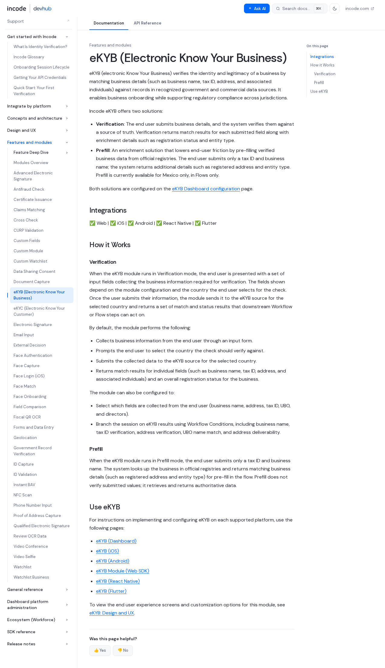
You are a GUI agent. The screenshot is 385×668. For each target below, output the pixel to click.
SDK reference (21, 631)
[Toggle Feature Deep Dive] (67, 153)
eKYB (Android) (112, 561)
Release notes (21, 644)
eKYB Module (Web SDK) (122, 571)
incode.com (357, 8)
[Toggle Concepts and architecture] (67, 118)
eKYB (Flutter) (111, 591)
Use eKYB (319, 91)
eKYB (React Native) (118, 581)
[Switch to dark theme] (334, 8)
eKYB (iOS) (107, 551)
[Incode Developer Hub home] (29, 8)
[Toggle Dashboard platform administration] (67, 605)
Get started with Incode (31, 36)
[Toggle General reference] (67, 589)
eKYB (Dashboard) (116, 541)
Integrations (322, 56)
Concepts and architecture (34, 118)
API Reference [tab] (147, 23)
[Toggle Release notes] (67, 644)
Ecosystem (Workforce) (31, 619)
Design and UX (21, 130)
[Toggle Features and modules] (67, 142)
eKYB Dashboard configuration (206, 189)
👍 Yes (100, 650)
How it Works (322, 65)
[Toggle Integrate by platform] (67, 106)
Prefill (319, 82)
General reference (25, 589)
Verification (324, 73)
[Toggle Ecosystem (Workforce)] (67, 620)
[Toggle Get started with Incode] (67, 37)
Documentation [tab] (109, 23)
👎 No (122, 650)
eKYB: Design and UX (111, 613)
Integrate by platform (29, 106)
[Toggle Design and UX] (67, 130)
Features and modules (29, 142)
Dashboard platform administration (27, 604)
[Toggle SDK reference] (67, 632)
